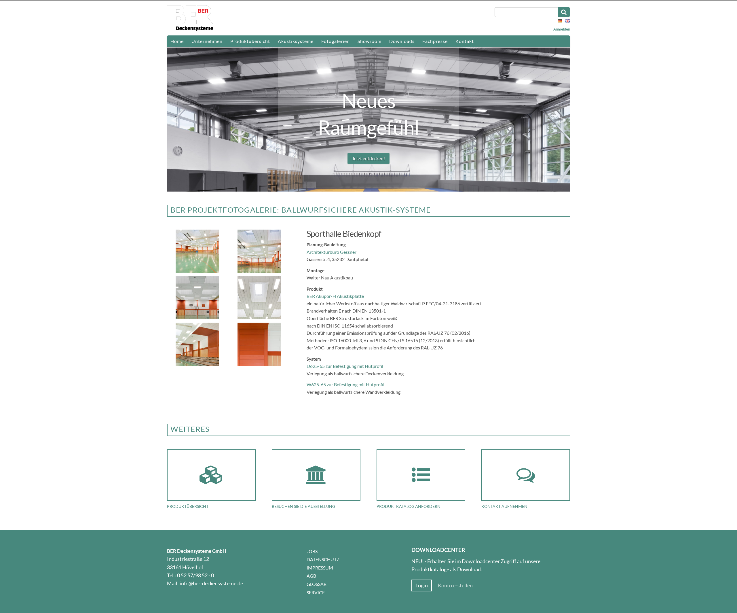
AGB (311, 575)
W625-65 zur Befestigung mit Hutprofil (345, 384)
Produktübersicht (250, 41)
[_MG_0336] (198, 271)
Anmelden (561, 29)
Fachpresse (435, 41)
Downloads (402, 41)
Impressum (320, 567)
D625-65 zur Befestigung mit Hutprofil (345, 366)
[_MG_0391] (259, 318)
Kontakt (464, 41)
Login (421, 585)
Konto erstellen (455, 585)
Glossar (316, 584)
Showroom (369, 41)
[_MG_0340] (259, 271)
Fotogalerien (335, 41)
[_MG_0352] (198, 318)
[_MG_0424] (259, 364)
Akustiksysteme (296, 41)
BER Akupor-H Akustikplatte (336, 296)
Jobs (312, 551)
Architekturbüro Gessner (331, 252)
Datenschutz (323, 559)
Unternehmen (207, 41)
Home (177, 41)
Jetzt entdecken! (368, 158)
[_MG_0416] (198, 364)
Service (316, 592)
